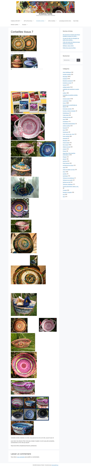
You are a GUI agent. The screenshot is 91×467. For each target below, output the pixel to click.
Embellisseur (66, 113)
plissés (64, 159)
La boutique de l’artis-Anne (65, 20)
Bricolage (65, 76)
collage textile (66, 87)
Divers (64, 103)
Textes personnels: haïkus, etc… (71, 186)
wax (64, 196)
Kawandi (65, 127)
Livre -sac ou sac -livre (68, 134)
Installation (65, 121)
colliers (64, 93)
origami (64, 149)
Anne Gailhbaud (67, 72)
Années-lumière (67, 74)
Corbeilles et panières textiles (70, 95)
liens (64, 130)
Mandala (65, 140)
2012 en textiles (51, 20)
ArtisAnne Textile (45, 14)
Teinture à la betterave (68, 178)
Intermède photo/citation (69, 123)
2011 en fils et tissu (28, 20)
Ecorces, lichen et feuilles (69, 111)
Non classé (65, 144)
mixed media (66, 142)
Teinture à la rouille (67, 180)
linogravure (65, 132)
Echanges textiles (67, 108)
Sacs (64, 171)
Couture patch (66, 98)
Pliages (64, 157)
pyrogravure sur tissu (68, 165)
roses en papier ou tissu (69, 169)
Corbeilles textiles (40, 20)
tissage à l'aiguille (67, 192)
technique (65, 176)
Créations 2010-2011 (15, 20)
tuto (64, 194)
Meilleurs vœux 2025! (68, 45)
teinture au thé (66, 182)
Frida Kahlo (65, 115)
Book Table (75, 20)
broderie (65, 78)
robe (64, 167)
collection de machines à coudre (71, 89)
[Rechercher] (78, 60)
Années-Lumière (14, 24)
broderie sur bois (67, 83)
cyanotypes (66, 100)
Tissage (65, 190)
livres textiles (66, 136)
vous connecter (21, 457)
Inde (64, 119)
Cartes (64, 85)
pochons (65, 161)
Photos (64, 151)
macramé (65, 138)
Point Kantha (66, 163)
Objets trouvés (66, 147)
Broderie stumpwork (68, 80)
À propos (24, 24)
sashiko (65, 173)
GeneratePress (55, 465)
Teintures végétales (68, 184)
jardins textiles (66, 125)
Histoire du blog (67, 117)
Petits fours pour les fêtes (69, 48)
